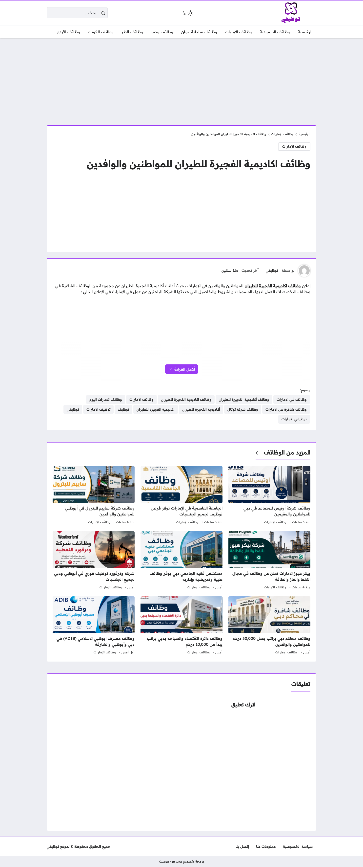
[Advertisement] (181, 78)
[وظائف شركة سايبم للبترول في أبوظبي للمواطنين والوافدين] (94, 495)
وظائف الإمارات (282, 134)
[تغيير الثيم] (187, 13)
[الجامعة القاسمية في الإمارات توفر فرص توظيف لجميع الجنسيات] (181, 495)
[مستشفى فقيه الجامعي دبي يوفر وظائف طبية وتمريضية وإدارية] (181, 561)
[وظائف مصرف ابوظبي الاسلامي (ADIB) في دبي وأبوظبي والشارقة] (94, 626)
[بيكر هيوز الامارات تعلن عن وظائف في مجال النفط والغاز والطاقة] (269, 561)
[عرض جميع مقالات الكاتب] (304, 271)
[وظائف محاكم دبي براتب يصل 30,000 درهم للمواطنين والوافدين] (269, 626)
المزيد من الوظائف (287, 452)
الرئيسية (304, 134)
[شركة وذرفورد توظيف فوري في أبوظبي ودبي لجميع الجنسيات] (94, 561)
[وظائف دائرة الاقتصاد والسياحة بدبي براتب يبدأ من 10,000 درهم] (181, 626)
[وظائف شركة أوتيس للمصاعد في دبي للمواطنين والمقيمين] (269, 495)
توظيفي (272, 270)
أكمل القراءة (184, 369)
